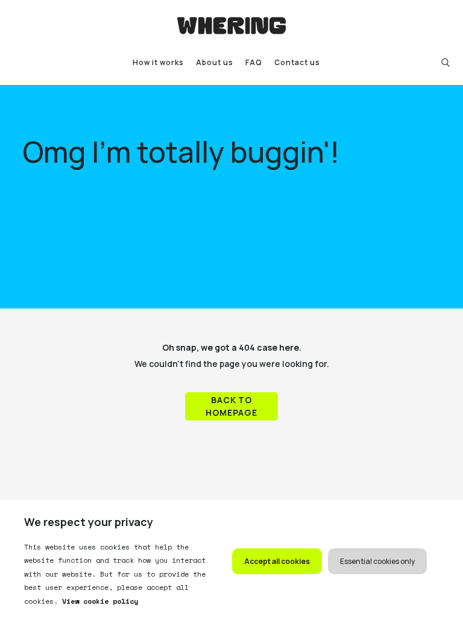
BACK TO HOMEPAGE (231, 406)
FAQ (253, 62)
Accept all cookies (277, 561)
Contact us (297, 62)
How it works (158, 62)
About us (214, 62)
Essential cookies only (377, 561)
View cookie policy (98, 601)
